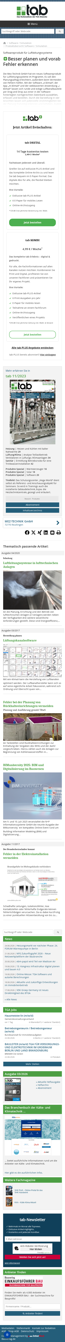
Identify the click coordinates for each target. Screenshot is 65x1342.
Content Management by (15, 1335)
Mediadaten (8, 1328)
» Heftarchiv (42, 1084)
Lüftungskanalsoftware (20, 640)
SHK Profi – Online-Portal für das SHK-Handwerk (29, 1191)
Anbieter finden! (34, 1313)
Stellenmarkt (23, 1328)
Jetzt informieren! (12, 1263)
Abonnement (32, 504)
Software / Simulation (20, 42)
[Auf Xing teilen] (40, 534)
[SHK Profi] (10, 1191)
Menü (34, 24)
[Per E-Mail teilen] (52, 532)
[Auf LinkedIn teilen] (46, 534)
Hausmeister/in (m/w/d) (19, 1015)
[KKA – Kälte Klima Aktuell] (10, 1202)
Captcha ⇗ (44, 1253)
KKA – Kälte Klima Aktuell (25, 1202)
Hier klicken (36, 1249)
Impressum (42, 1331)
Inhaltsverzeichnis (32, 510)
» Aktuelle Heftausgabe (48, 1081)
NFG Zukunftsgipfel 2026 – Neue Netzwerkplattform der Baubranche (28, 955)
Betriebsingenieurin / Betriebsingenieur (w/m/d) (28, 1030)
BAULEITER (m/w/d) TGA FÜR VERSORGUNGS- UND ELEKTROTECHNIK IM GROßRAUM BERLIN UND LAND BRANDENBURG (32, 1047)
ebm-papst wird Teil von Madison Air (30, 961)
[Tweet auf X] (33, 534)
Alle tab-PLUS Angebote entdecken (32, 347)
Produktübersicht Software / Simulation (26, 46)
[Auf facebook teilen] (27, 534)
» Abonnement (43, 1087)
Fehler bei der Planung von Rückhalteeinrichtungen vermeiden (28, 704)
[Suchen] (60, 31)
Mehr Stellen (32, 1064)
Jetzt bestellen (32, 222)
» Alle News (11, 999)
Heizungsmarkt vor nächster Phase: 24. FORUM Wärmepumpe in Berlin (31, 947)
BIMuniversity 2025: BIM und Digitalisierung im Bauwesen (23, 767)
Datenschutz (27, 1331)
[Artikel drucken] (59, 532)
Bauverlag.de (8, 1338)
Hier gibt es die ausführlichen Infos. (24, 1172)
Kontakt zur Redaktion (44, 1328)
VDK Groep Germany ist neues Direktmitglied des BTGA (26, 992)
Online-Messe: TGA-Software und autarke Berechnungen (28, 976)
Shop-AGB (13, 1331)
